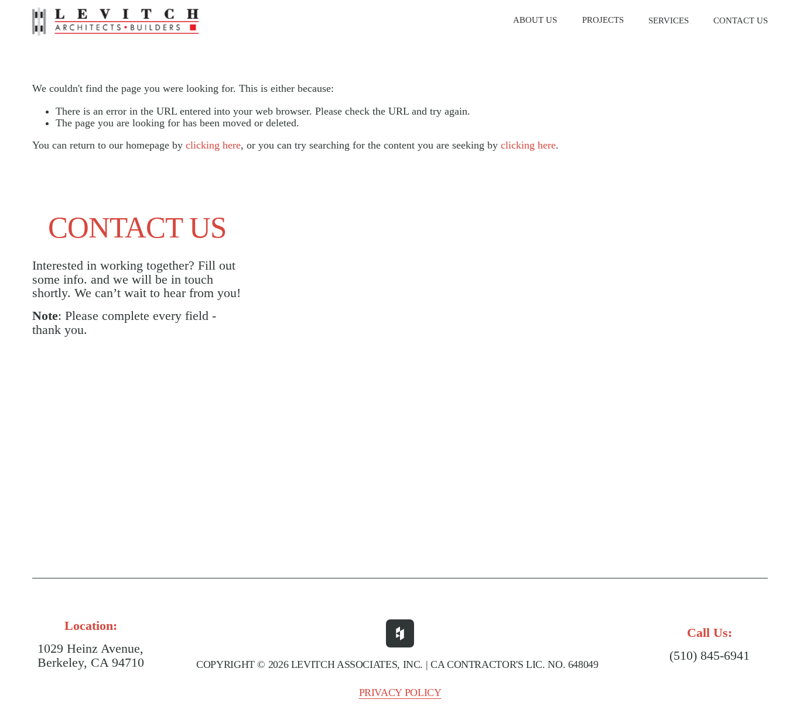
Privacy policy (400, 692)
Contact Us (740, 20)
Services (668, 20)
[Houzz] (400, 633)
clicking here (213, 145)
